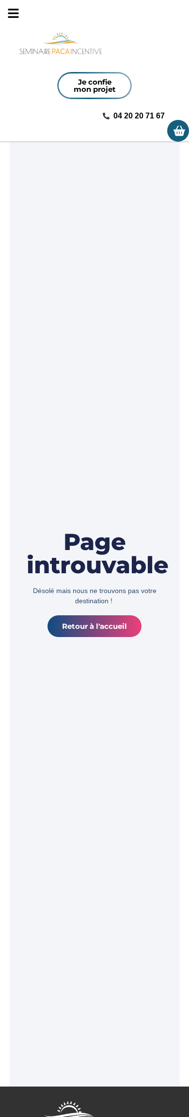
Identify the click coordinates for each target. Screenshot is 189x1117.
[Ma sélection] (178, 131)
